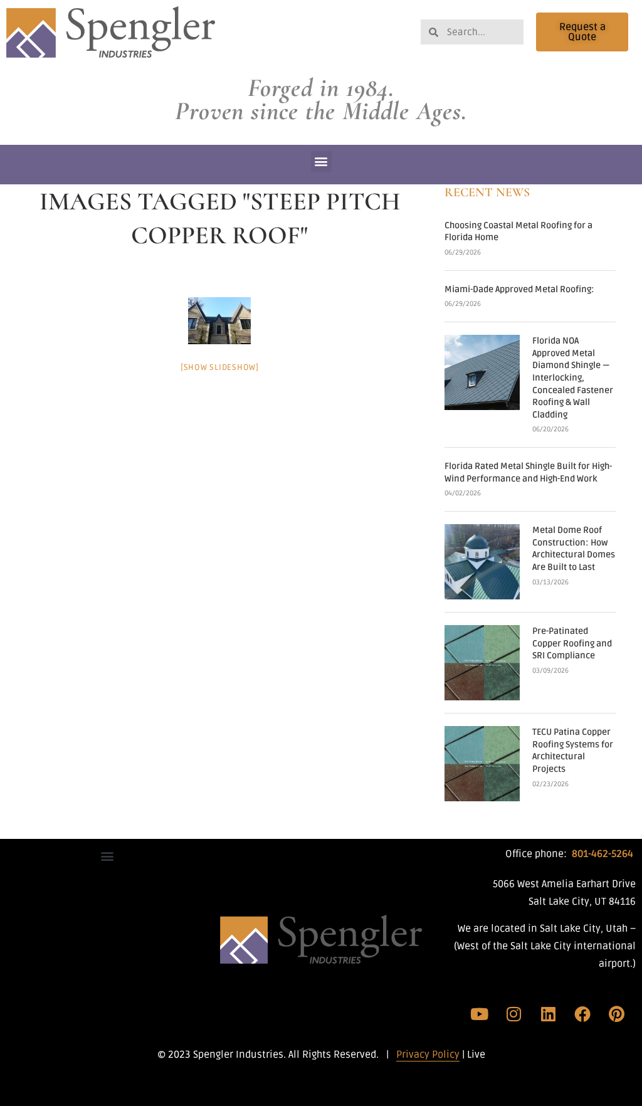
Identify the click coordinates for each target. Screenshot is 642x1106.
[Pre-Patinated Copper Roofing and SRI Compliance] (482, 662)
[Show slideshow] (220, 367)
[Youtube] (479, 1014)
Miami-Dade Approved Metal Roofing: (519, 289)
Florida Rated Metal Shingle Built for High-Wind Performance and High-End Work (528, 472)
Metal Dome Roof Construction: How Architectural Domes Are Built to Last (573, 548)
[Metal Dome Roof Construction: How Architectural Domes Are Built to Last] (482, 561)
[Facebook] (582, 1014)
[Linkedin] (548, 1014)
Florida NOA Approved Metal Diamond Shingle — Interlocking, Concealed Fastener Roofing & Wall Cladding (572, 377)
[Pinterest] (616, 1014)
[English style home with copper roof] (219, 320)
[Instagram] (514, 1014)
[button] (321, 161)
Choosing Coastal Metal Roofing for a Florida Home (518, 231)
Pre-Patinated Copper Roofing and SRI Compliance (572, 643)
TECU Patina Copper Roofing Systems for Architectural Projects (572, 750)
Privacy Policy (428, 1054)
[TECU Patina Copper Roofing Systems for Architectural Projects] (482, 763)
